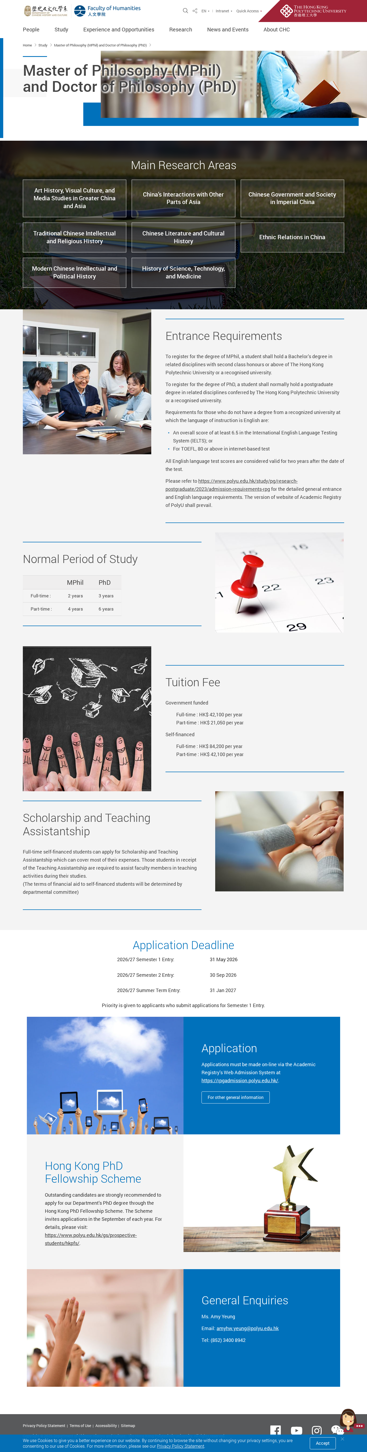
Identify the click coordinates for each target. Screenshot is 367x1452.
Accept (323, 1443)
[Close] (342, 1439)
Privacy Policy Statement (44, 1425)
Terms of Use (80, 1425)
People (31, 29)
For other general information (236, 1097)
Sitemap (128, 1425)
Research (180, 29)
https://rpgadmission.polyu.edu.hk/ (240, 1080)
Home (28, 45)
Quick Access (247, 11)
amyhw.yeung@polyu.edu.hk (248, 1328)
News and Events (228, 29)
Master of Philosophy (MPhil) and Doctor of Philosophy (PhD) (100, 45)
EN (204, 11)
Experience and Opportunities (118, 29)
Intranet (222, 11)
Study (61, 29)
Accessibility (106, 1425)
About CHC (277, 29)
